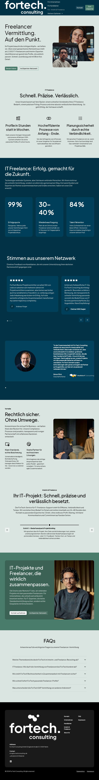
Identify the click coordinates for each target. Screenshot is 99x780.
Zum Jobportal (89, 7)
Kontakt (80, 8)
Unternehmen (68, 720)
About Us (67, 732)
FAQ (79, 716)
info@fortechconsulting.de (18, 753)
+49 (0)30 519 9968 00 (17, 756)
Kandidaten (67, 723)
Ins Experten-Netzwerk (28, 68)
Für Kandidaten (53, 6)
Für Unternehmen (54, 2)
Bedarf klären (11, 68)
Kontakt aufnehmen (18, 613)
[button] (55, 13)
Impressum (81, 720)
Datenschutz (81, 771)
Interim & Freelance (67, 728)
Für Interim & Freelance (56, 10)
